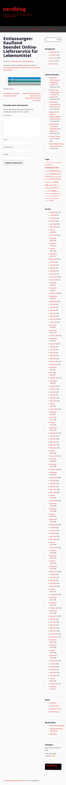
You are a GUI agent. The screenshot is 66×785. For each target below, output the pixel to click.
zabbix (51, 200)
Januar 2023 (53, 364)
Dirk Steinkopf (28, 61)
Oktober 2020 (54, 469)
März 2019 (53, 539)
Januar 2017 (53, 637)
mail (58, 185)
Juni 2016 (53, 667)
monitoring (53, 188)
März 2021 (53, 448)
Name (5, 140)
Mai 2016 (52, 670)
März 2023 (53, 359)
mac (47, 185)
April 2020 (53, 489)
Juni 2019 (53, 530)
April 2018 (53, 583)
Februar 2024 (54, 319)
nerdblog (14, 8)
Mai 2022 (52, 395)
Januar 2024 (53, 322)
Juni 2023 (53, 350)
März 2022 (53, 401)
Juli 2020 (52, 481)
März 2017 (53, 631)
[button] (11, 78)
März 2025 (53, 274)
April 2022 (53, 398)
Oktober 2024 (54, 293)
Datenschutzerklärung (57, 726)
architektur (53, 162)
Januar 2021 (53, 456)
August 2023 (53, 344)
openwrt (50, 191)
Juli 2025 (52, 262)
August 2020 (53, 478)
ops (54, 190)
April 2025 (53, 271)
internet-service (55, 179)
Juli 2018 (52, 574)
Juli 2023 (52, 347)
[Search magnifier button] (59, 39)
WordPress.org (54, 712)
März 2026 (53, 227)
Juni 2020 (53, 484)
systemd (48, 196)
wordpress (47, 200)
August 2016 (53, 661)
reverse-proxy (48, 193)
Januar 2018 (53, 594)
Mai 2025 (52, 268)
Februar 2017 (54, 634)
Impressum (53, 734)
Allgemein (53, 52)
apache (49, 162)
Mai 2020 (52, 486)
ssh (60, 193)
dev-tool (58, 171)
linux (56, 182)
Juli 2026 (52, 215)
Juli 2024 (52, 304)
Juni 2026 (53, 218)
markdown (47, 188)
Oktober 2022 (54, 378)
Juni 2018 (53, 577)
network (58, 187)
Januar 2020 (53, 501)
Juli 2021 (52, 436)
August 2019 (53, 525)
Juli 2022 (52, 389)
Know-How (8, 29)
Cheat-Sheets (35, 29)
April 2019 (53, 536)
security (54, 194)
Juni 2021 (53, 439)
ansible (46, 162)
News (16, 29)
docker (53, 173)
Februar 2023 (54, 361)
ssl (45, 196)
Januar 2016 (53, 684)
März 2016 (53, 676)
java (47, 182)
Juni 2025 (53, 265)
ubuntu (54, 196)
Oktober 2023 (54, 336)
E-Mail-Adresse (8, 147)
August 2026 (53, 212)
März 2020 (53, 492)
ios (45, 182)
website (52, 198)
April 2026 (53, 224)
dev (52, 170)
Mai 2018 (52, 580)
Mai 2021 (52, 442)
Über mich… (52, 29)
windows (56, 198)
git (46, 179)
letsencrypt (51, 182)
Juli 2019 (52, 527)
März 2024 (53, 316)
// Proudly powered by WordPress (14, 781)
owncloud (58, 191)
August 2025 (53, 259)
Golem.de (26, 65)
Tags (43, 29)
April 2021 (53, 445)
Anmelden (53, 703)
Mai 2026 (52, 221)
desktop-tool (48, 171)
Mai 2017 (52, 625)
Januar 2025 (53, 280)
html (48, 179)
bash (60, 162)
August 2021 (53, 433)
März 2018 (53, 586)
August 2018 (53, 571)
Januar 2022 (53, 409)
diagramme (47, 174)
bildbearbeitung (48, 164)
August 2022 (53, 386)
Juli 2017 (52, 619)
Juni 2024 (53, 307)
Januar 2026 (53, 235)
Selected (53, 64)
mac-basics (53, 185)
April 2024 (53, 313)
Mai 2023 (52, 353)
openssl (46, 191)
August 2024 (53, 301)
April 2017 (53, 628)
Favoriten (24, 29)
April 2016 (53, 673)
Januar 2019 (53, 548)
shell (58, 193)
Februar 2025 (54, 277)
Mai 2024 (52, 310)
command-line (52, 167)
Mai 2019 (52, 533)
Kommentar (7, 115)
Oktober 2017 (54, 608)
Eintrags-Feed (54, 706)
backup (57, 162)
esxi (60, 176)
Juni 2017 (53, 622)
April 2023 (53, 356)
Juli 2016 (52, 664)
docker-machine (54, 176)
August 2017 (53, 616)
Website (6, 154)
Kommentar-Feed (55, 709)
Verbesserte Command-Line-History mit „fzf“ (55, 104)
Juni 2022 (53, 392)
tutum (51, 196)
